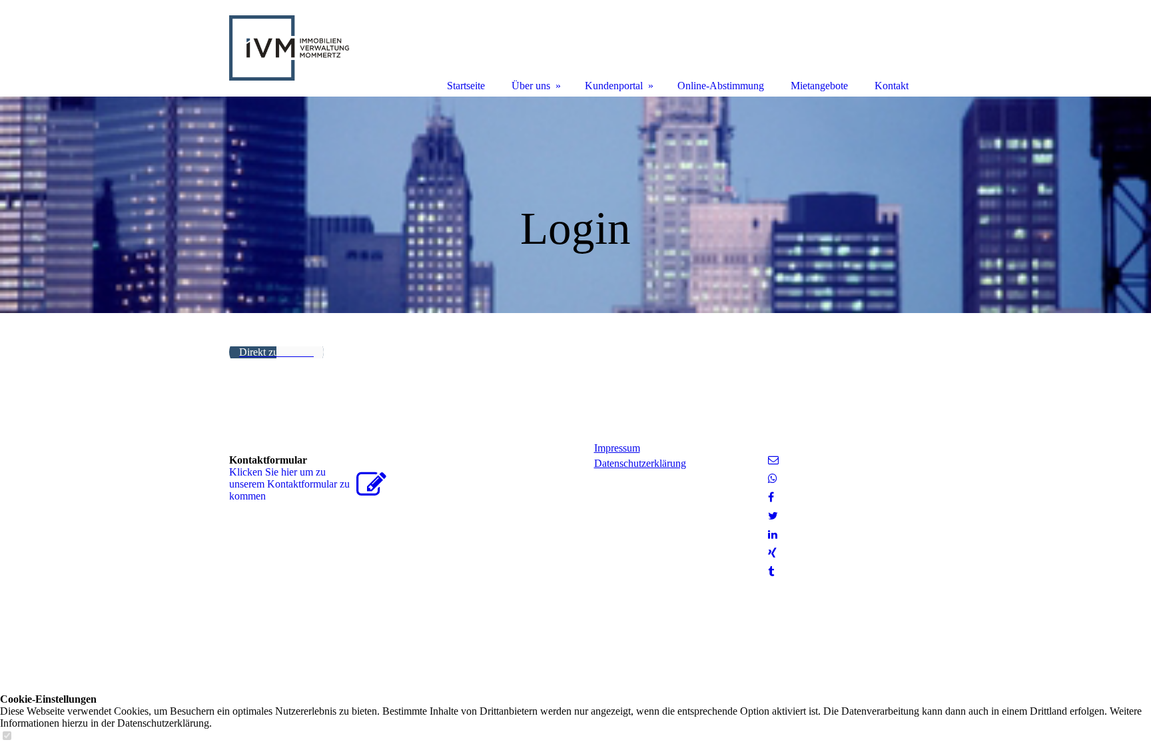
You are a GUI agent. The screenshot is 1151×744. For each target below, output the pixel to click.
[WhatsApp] (772, 478)
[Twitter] (773, 516)
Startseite (466, 85)
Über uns (531, 85)
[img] (575, 205)
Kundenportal (614, 85)
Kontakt (892, 85)
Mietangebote (819, 85)
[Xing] (772, 553)
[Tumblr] (771, 571)
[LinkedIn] (772, 534)
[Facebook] (771, 497)
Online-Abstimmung (720, 85)
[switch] (6, 736)
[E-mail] (773, 460)
